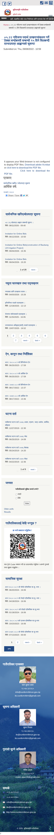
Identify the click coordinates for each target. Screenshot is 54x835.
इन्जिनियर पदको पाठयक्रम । (15, 303)
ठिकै (19, 498)
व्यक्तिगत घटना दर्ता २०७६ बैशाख (16, 447)
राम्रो (19, 494)
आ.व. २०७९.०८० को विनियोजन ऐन (17, 385)
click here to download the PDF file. (24, 168)
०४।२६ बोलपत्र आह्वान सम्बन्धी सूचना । (19, 222)
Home (6, 25)
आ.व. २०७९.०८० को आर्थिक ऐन (16, 396)
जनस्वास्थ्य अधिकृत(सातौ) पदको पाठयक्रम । (21, 325)
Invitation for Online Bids (15, 234)
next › (33, 270)
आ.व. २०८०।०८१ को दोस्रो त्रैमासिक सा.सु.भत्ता (22, 609)
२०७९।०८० (8, 192)
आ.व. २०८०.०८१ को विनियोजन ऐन (17, 362)
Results (7, 512)
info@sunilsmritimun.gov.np (27, 692)
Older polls (9, 509)
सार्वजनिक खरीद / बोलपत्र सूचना (16, 183)
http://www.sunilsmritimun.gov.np (21, 812)
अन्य (9, 649)
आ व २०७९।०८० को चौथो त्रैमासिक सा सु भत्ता (21, 632)
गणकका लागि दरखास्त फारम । (15, 291)
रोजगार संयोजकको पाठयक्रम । (16, 314)
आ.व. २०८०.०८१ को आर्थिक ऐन (16, 373)
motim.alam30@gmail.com (28, 777)
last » (37, 340)
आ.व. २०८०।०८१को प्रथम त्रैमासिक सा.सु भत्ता (22, 620)
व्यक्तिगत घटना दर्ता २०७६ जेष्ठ (16, 436)
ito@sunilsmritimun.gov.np (28, 734)
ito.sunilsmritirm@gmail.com (28, 695)
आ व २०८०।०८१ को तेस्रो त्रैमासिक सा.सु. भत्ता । (23, 598)
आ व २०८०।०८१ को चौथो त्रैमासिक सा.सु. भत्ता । (23, 587)
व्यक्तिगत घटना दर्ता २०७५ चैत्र (16, 459)
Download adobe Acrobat (37, 164)
